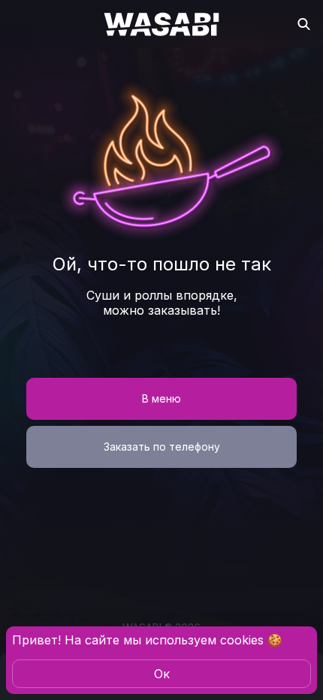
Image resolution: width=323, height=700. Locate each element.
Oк (162, 673)
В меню (161, 398)
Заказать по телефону (162, 446)
